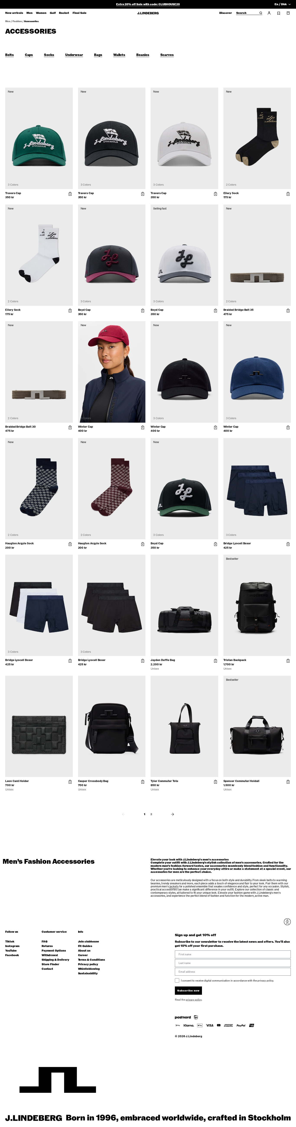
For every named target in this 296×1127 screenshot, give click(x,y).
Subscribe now (171, 597)
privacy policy (174, 608)
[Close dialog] (227, 513)
